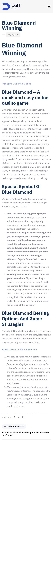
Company (6, 525)
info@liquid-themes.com (31, 493)
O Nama (5, 530)
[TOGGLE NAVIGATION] (43, 6)
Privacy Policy (7, 560)
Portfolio (5, 547)
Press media (7, 543)
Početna (5, 521)
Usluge (5, 538)
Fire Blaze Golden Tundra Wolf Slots (19, 349)
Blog (4, 556)
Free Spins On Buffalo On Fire (16, 83)
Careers (5, 534)
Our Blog (5, 551)
